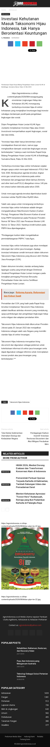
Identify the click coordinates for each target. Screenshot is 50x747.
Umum (4, 713)
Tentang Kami (25, 739)
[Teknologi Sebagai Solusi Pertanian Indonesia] (8, 677)
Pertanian (5, 701)
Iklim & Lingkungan (9, 709)
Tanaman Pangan (9, 721)
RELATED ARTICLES (14, 453)
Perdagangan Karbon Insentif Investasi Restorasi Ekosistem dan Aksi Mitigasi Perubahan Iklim (38, 438)
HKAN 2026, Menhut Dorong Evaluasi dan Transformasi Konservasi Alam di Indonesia (31, 468)
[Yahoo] (32, 632)
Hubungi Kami (29, 736)
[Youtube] (39, 632)
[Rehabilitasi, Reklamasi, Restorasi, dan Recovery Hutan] (8, 651)
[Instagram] (18, 632)
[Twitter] (25, 632)
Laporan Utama (8, 705)
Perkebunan (6, 717)
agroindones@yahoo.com (30, 625)
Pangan (4, 697)
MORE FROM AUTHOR (15, 458)
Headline (5, 725)
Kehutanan (5, 14)
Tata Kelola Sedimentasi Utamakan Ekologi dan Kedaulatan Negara (11, 436)
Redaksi (6, 38)
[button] (46, 3)
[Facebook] (10, 632)
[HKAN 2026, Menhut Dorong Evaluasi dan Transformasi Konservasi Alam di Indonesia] (8, 468)
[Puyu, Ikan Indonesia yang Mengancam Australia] (8, 664)
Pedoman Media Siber (13, 736)
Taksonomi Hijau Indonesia (19, 402)
